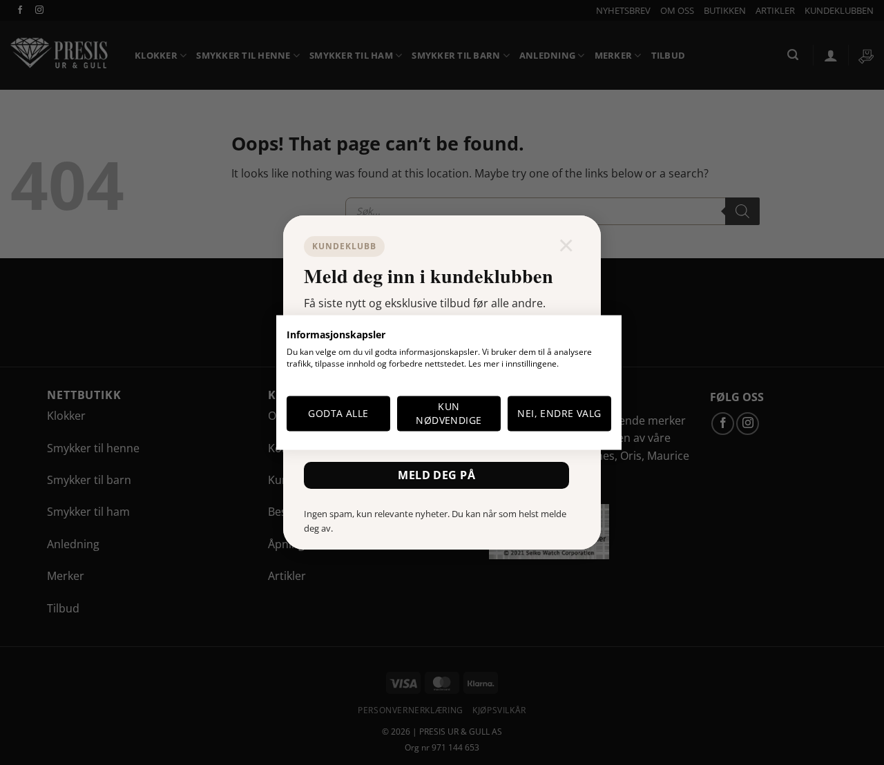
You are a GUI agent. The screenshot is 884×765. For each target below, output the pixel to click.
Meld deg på (436, 475)
